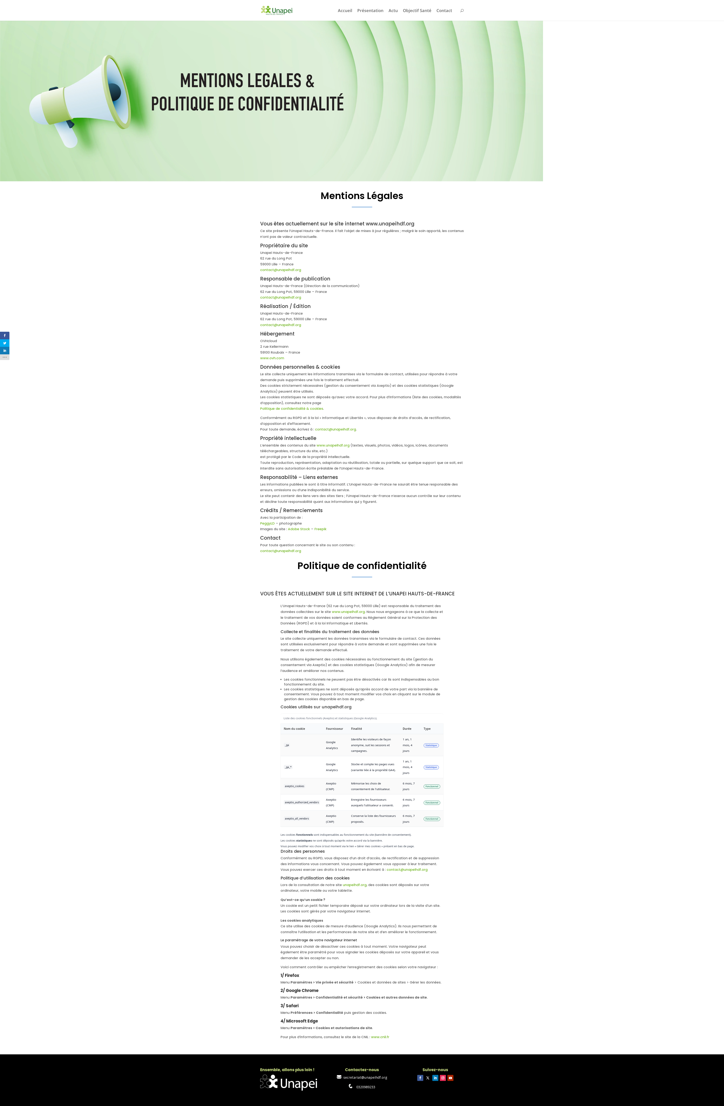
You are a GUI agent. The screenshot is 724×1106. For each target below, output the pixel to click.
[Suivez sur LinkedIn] (435, 1078)
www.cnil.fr (380, 1037)
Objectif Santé (417, 11)
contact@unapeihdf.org (280, 269)
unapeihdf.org (355, 884)
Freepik (320, 529)
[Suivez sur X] (428, 1078)
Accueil (345, 11)
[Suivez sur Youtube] (450, 1078)
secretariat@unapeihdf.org (364, 1077)
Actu (393, 11)
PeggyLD (267, 523)
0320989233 (364, 1087)
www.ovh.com (272, 358)
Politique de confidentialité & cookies (291, 408)
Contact (444, 11)
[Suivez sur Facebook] (420, 1078)
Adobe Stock (299, 529)
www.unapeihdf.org (333, 445)
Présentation (370, 11)
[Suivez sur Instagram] (443, 1078)
